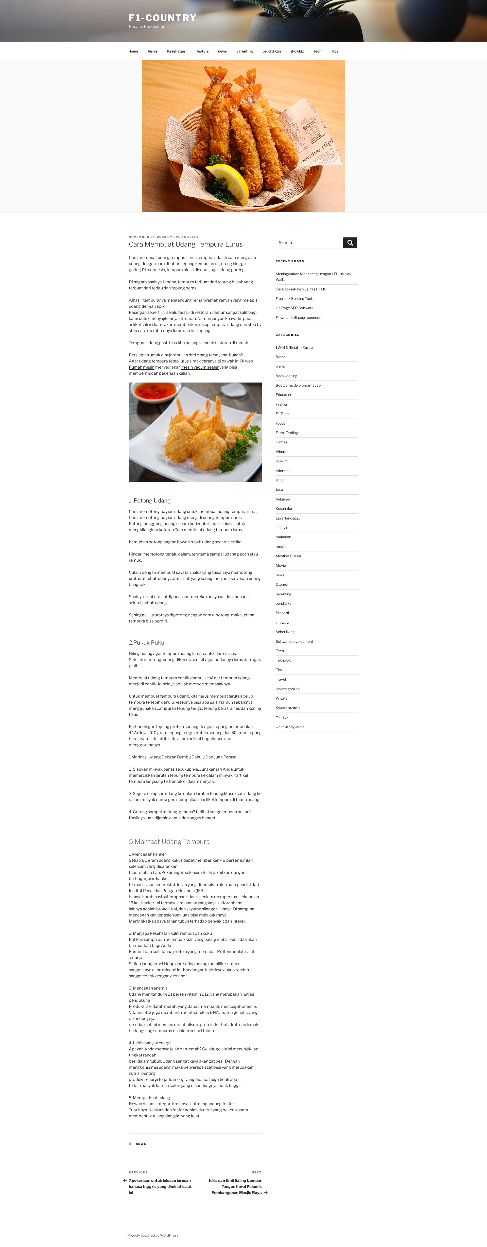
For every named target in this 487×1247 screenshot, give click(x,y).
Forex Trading (287, 432)
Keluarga (283, 499)
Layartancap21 (288, 518)
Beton (281, 357)
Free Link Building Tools (295, 298)
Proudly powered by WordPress (152, 1235)
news (222, 51)
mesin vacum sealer (200, 367)
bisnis (153, 51)
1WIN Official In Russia (294, 347)
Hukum (282, 461)
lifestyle (201, 51)
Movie (281, 565)
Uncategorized (288, 689)
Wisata (281, 698)
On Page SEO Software (295, 308)
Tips (334, 51)
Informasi (283, 471)
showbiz (297, 51)
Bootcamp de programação (298, 385)
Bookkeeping (286, 376)
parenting (244, 51)
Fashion (282, 404)
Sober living (285, 632)
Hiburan (282, 451)
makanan (283, 537)
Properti (282, 613)
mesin (281, 546)
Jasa (279, 489)
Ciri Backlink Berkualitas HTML (301, 289)
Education (284, 394)
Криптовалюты (288, 707)
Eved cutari (185, 237)
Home (133, 51)
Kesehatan (176, 51)
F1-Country (163, 17)
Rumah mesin (141, 367)
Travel (281, 679)
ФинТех (282, 717)
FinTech (282, 413)
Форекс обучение (290, 726)
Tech (317, 51)
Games (281, 442)
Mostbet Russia (288, 556)
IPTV (280, 480)
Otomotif (283, 584)
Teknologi (283, 660)
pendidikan (272, 51)
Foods (280, 423)
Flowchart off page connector (300, 317)
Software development (294, 641)
